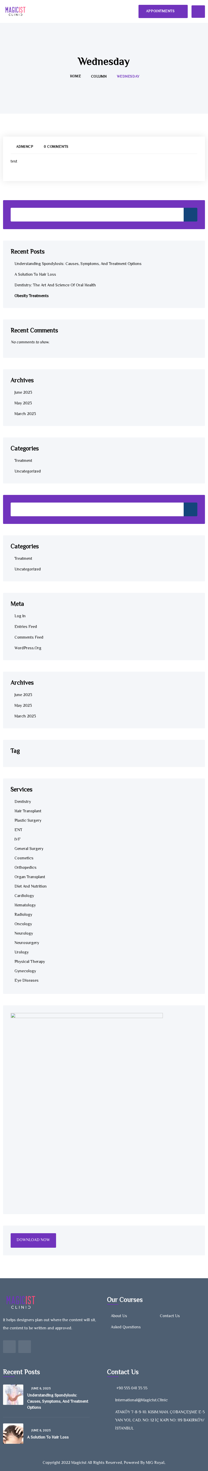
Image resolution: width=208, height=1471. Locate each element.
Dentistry (22, 802)
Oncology (23, 924)
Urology (21, 952)
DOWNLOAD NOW (33, 1240)
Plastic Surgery (27, 821)
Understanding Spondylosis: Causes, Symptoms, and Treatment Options (78, 264)
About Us (119, 1316)
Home (75, 76)
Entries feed (25, 627)
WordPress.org (27, 648)
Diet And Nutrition (30, 887)
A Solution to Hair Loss (35, 275)
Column (99, 77)
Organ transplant (29, 877)
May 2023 (23, 403)
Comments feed (28, 638)
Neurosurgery (26, 943)
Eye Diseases (26, 981)
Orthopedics (25, 868)
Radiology (23, 915)
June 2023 (23, 393)
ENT (18, 830)
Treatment (23, 461)
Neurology (23, 934)
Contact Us (170, 1316)
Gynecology (25, 971)
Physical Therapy (29, 962)
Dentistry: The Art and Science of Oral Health (55, 285)
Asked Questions (126, 1327)
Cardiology (24, 896)
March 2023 (25, 414)
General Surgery (28, 849)
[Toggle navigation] (198, 11)
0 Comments (56, 147)
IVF (17, 839)
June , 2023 (40, 1388)
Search (190, 215)
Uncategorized (27, 471)
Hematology (25, 905)
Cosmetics (23, 858)
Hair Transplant (27, 811)
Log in (20, 616)
